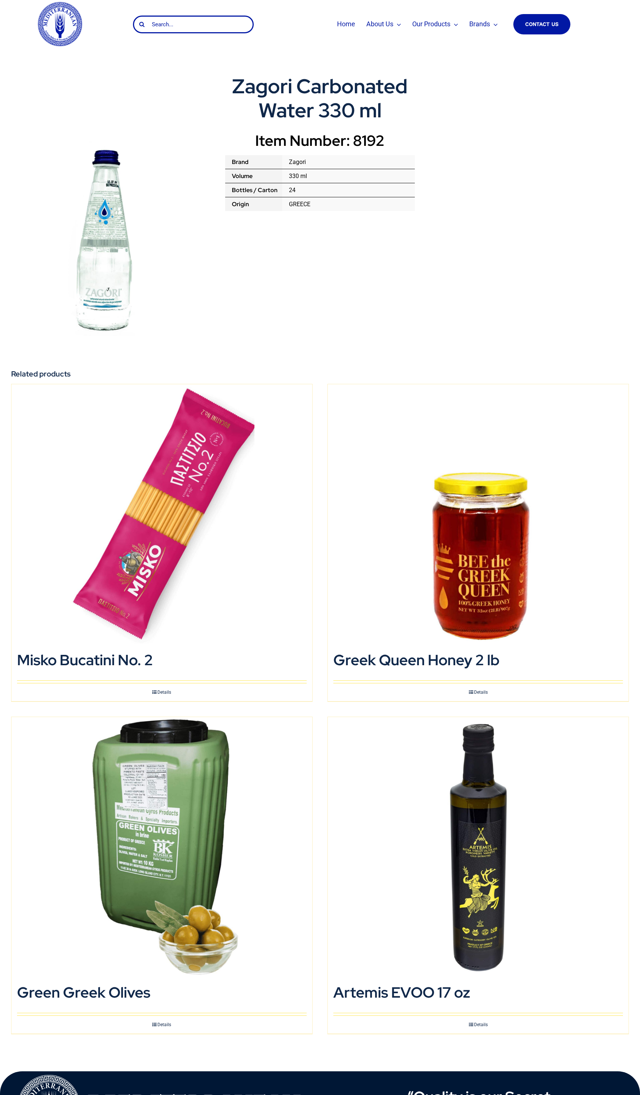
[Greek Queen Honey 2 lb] (478, 514)
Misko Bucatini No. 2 (85, 660)
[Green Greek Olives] (161, 847)
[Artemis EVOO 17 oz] (478, 847)
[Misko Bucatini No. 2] (161, 514)
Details (164, 692)
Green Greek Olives (83, 992)
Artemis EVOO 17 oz (401, 992)
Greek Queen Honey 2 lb (416, 660)
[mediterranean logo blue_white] (60, 4)
